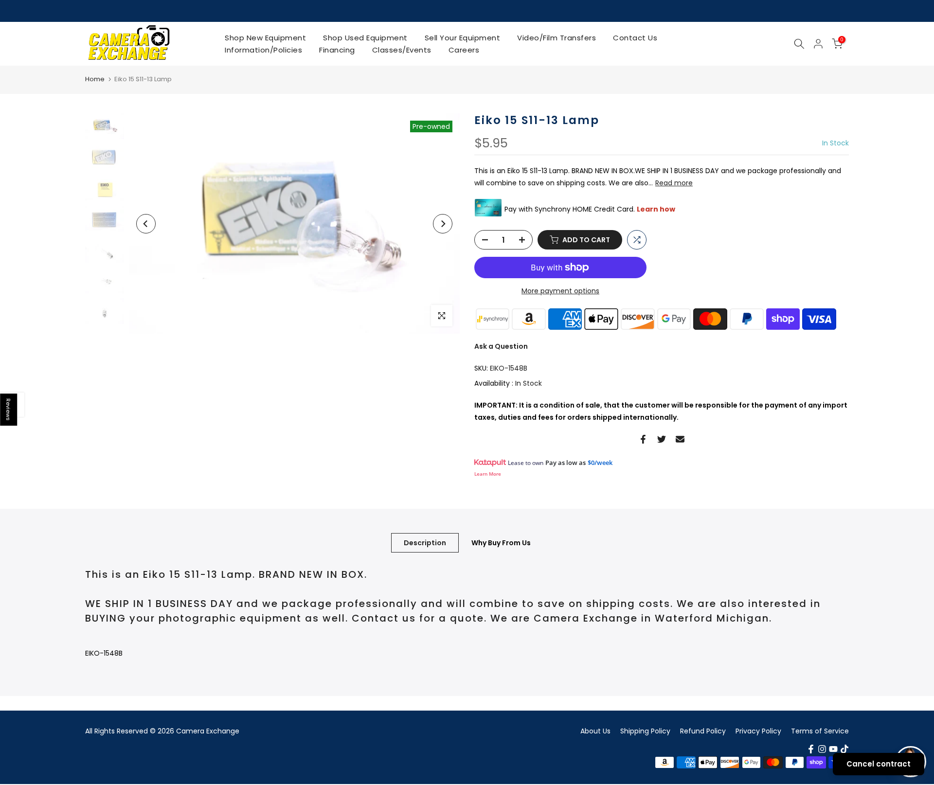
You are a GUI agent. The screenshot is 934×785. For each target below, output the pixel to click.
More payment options (560, 291)
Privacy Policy (758, 731)
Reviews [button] (9, 409)
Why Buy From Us (501, 542)
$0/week (600, 462)
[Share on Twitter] (661, 439)
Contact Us (635, 38)
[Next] (442, 223)
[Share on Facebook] (643, 439)
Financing (337, 50)
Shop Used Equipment (365, 38)
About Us (595, 731)
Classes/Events (401, 50)
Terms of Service (820, 731)
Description (425, 542)
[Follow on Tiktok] (844, 749)
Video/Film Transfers (556, 38)
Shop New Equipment (265, 38)
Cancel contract (878, 764)
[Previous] (146, 223)
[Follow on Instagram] (822, 749)
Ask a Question (501, 346)
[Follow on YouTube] (833, 749)
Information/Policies (263, 50)
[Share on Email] (680, 439)
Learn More (487, 473)
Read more (674, 182)
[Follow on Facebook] (811, 749)
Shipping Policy (645, 731)
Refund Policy (703, 731)
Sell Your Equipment (463, 38)
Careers (464, 50)
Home (95, 79)
